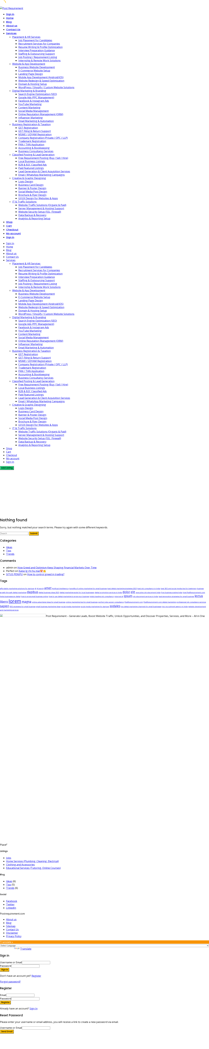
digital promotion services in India (108, 592)
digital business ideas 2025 (49, 592)
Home (9, 18)
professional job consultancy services (191, 602)
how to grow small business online (34, 596)
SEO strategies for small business (22, 606)
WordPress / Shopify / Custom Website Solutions (46, 87)
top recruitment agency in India (175, 606)
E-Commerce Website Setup (34, 70)
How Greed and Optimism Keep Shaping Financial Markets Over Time (57, 567)
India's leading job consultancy (102, 596)
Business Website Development (36, 67)
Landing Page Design (30, 74)
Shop (9, 222)
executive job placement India (148, 592)
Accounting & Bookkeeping (34, 148)
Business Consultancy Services (35, 151)
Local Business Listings (31, 161)
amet (48, 588)
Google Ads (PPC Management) (36, 97)
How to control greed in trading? (45, 574)
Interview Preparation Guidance (36, 50)
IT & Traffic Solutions (24, 201)
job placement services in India (145, 596)
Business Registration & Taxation (31, 124)
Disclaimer (12, 933)
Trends (10, 554)
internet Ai (118, 596)
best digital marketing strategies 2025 (122, 588)
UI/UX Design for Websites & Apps (38, 198)
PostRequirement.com (134, 602)
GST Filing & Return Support (34, 131)
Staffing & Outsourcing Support (36, 53)
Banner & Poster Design (32, 188)
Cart (9, 226)
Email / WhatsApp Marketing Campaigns (41, 174)
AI (35, 588)
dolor (126, 592)
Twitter (10, 904)
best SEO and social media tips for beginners (178, 588)
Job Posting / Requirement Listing (37, 57)
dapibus (32, 592)
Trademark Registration (32, 141)
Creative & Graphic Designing (29, 178)
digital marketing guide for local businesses (77, 592)
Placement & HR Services (26, 37)
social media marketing (70, 606)
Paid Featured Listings (31, 168)
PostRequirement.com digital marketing (160, 602)
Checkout (12, 229)
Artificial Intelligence (60, 588)
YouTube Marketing (30, 104)
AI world (40, 588)
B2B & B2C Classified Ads (32, 164)
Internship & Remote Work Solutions (39, 60)
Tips (8, 550)
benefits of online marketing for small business (88, 588)
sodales (115, 606)
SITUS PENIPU (14, 574)
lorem (15, 601)
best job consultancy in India (148, 588)
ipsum (128, 596)
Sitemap (10, 926)
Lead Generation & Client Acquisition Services (44, 171)
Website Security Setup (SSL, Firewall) (39, 211)
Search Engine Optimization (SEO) (37, 94)
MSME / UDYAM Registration (35, 134)
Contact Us (13, 29)
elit (133, 592)
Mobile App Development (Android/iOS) (40, 77)
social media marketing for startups (95, 606)
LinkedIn (11, 908)
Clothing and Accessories (20, 864)
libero (4, 602)
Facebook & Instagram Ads (33, 101)
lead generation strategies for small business (176, 596)
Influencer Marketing (30, 117)
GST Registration (28, 127)
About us (11, 26)
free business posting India (171, 592)
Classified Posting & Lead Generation (33, 154)
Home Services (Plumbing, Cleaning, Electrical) (32, 861)
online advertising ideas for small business (48, 602)
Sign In (33, 1008)
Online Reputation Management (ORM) (40, 114)
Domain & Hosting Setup (32, 84)
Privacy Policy (13, 936)
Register (36, 975)
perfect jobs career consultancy (111, 602)
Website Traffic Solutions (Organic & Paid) (42, 205)
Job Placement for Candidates (35, 40)
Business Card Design (30, 185)
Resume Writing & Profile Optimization (40, 47)
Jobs (8, 858)
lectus (199, 596)
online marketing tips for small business (82, 602)
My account (13, 233)
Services (11, 33)
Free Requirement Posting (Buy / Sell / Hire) (43, 158)
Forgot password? (10, 981)
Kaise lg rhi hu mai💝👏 (32, 571)
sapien (4, 606)
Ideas (9, 547)
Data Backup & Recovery (32, 215)
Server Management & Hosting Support (41, 208)
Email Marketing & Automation (36, 121)
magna (26, 602)
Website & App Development (28, 64)
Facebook (11, 901)
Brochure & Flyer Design (32, 195)
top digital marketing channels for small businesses (141, 606)
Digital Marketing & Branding (29, 90)
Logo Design (25, 181)
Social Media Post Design (32, 191)
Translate (25, 948)
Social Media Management (33, 111)
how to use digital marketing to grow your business (69, 596)
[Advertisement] (104, 492)
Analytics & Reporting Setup (34, 218)
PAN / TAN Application (31, 144)
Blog (9, 22)
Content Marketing (29, 107)
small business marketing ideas (48, 606)
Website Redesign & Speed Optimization (41, 80)
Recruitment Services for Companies (39, 43)
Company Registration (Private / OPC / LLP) (43, 137)
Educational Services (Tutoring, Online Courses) (33, 868)
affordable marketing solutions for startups (17, 588)
